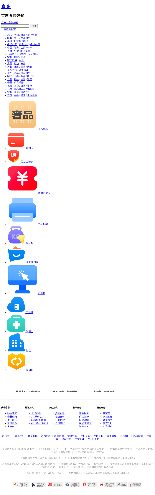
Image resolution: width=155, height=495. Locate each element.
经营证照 (99, 463)
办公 (16, 38)
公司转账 (60, 423)
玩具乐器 (19, 82)
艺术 (9, 89)
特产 (29, 47)
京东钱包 (49, 473)
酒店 (16, 85)
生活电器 (12, 44)
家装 (9, 57)
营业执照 (78, 467)
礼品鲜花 (19, 89)
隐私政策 (66, 439)
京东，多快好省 (9, 22)
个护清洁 (19, 51)
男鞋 (9, 63)
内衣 (29, 66)
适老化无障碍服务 (121, 484)
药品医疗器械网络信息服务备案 (87, 449)
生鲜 (23, 47)
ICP (65, 449)
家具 (23, 57)
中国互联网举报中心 (72, 484)
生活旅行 (12, 420)
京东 (6, 6)
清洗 (23, 92)
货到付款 (60, 413)
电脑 (9, 38)
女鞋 (9, 79)
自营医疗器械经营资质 (120, 449)
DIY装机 (107, 416)
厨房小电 (23, 44)
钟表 (23, 79)
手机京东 (85, 436)
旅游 (23, 85)
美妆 (9, 51)
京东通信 (108, 426)
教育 (23, 76)
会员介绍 (12, 416)
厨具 (21, 60)
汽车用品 (25, 73)
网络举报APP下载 (89, 484)
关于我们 (6, 436)
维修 (16, 92)
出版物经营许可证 (80, 458)
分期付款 (60, 420)
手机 (9, 41)
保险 (23, 95)
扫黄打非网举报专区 (107, 484)
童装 (23, 66)
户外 (23, 63)
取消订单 (84, 426)
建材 (16, 57)
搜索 (33, 26)
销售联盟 (112, 436)
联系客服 (33, 436)
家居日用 (12, 60)
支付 (9, 95)
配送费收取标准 (39, 423)
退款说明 (84, 420)
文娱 (16, 76)
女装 (16, 66)
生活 (29, 85)
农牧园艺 (30, 89)
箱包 (16, 79)
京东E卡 (107, 423)
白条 (16, 95)
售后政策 (84, 413)
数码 (25, 41)
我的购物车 (10, 29)
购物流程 (12, 413)
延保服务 (108, 420)
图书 (9, 76)
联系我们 (19, 436)
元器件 (11, 54)
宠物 (27, 51)
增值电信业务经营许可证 (100, 467)
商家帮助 (59, 436)
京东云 (61, 473)
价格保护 (84, 416)
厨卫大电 (32, 35)
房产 (9, 73)
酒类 (16, 47)
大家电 (11, 426)
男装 (9, 66)
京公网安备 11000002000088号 (18, 449)
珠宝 (29, 79)
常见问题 (12, 423)
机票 (9, 85)
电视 (23, 35)
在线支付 (60, 416)
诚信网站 (55, 484)
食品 (9, 47)
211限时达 (36, 416)
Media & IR (93, 439)
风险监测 (138, 436)
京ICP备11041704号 (48, 449)
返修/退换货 (85, 423)
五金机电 (33, 54)
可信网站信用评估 (21, 484)
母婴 (9, 82)
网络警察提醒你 (38, 484)
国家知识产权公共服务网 (135, 484)
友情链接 (98, 436)
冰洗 (9, 35)
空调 (16, 35)
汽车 (16, 73)
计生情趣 (23, 70)
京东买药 (12, 70)
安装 (9, 92)
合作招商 (46, 436)
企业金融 (32, 95)
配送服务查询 (38, 420)
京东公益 (79, 439)
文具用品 (25, 38)
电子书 (31, 76)
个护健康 (35, 44)
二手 (29, 92)
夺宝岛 (106, 413)
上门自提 (36, 413)
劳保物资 (21, 54)
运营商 (17, 41)
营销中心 (72, 436)
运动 (16, 63)
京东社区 (125, 436)
